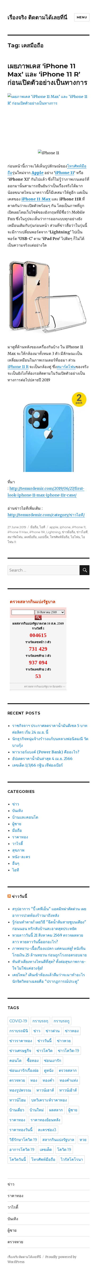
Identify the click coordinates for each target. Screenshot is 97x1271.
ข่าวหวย (64, 1041)
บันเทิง (17, 810)
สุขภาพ (18, 850)
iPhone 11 (64, 172)
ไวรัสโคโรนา (72, 1159)
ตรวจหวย (17, 1080)
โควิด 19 (64, 1149)
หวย (83, 1139)
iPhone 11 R (18, 366)
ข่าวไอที (82, 532)
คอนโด (15, 1060)
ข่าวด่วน (53, 1031)
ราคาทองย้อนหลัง (45, 1120)
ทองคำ (48, 1080)
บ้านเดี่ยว (16, 1110)
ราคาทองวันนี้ (20, 1130)
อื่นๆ (15, 863)
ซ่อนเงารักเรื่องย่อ (24, 1070)
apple (53, 527)
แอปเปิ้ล (43, 537)
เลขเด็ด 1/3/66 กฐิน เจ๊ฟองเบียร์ (37, 765)
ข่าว (15, 804)
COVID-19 (18, 1021)
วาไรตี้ (17, 843)
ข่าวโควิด (44, 1050)
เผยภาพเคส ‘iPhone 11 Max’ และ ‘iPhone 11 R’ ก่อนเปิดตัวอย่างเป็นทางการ (47, 74)
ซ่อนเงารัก (52, 1060)
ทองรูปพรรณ (20, 1090)
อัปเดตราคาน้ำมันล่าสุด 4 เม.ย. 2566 (42, 758)
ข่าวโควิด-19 (68, 1050)
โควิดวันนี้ (17, 1159)
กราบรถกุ (40, 1021)
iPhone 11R (37, 532)
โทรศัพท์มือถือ (59, 537)
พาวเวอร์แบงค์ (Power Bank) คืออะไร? (45, 752)
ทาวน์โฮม (17, 1100)
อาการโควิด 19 (21, 1149)
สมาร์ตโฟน (66, 366)
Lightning (53, 532)
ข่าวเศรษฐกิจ (20, 1050)
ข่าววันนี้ (19, 896)
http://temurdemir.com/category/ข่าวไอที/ (46, 514)
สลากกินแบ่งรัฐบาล (58, 1139)
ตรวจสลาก (68, 1070)
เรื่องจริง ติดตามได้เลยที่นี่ (37, 17)
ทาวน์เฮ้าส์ (68, 1090)
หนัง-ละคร (21, 856)
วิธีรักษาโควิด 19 (23, 1139)
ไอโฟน (75, 537)
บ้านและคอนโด (25, 817)
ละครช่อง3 (47, 1130)
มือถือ (34, 527)
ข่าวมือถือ (68, 532)
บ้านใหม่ (37, 1110)
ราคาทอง (20, 837)
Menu (82, 17)
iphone (65, 527)
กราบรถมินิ (18, 1031)
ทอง (33, 1080)
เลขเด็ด (46, 1149)
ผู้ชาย (16, 823)
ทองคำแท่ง (69, 1080)
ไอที (42, 527)
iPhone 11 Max (18, 532)
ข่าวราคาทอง (20, 1041)
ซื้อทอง (33, 1060)
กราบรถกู (61, 1021)
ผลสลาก (56, 1110)
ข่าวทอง (72, 1031)
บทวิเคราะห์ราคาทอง (49, 1100)
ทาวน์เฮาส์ (45, 1090)
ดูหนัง (48, 1070)
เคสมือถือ (30, 537)
